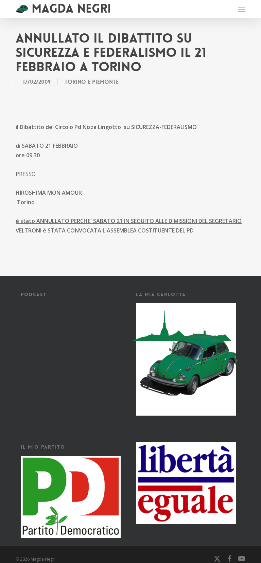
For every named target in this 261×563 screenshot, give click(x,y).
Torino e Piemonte (92, 81)
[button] (241, 8)
